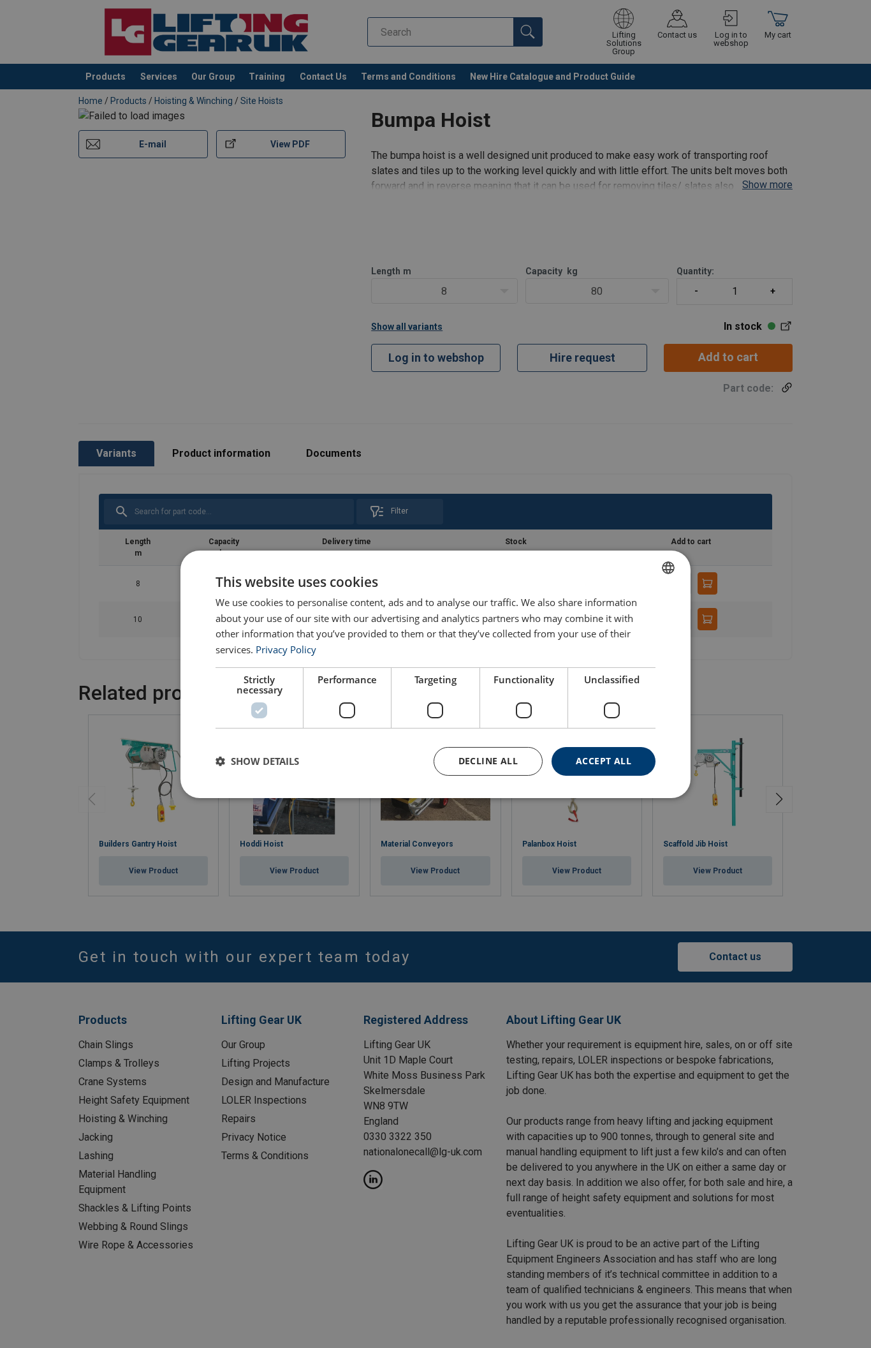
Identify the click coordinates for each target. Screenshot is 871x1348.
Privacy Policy (286, 649)
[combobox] (668, 567)
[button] (257, 761)
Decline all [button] (488, 761)
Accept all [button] (603, 761)
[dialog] (435, 673)
